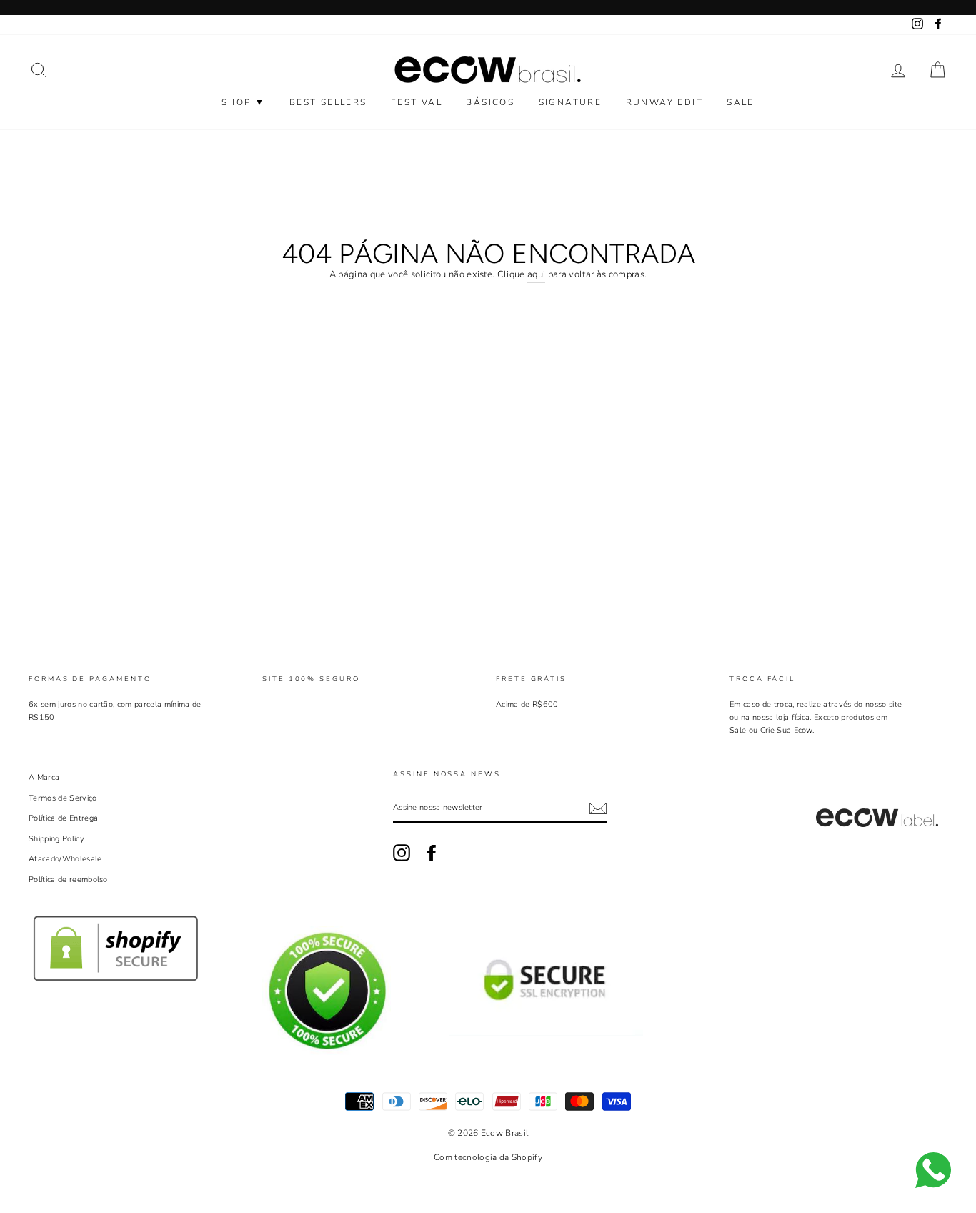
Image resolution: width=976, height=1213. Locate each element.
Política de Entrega (63, 818)
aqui (536, 274)
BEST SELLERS (328, 102)
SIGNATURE (570, 102)
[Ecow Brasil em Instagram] (401, 852)
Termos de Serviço (63, 798)
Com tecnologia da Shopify (488, 1157)
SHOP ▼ (243, 102)
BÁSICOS (490, 102)
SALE (741, 102)
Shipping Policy (56, 838)
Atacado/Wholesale (65, 858)
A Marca (44, 777)
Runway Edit (664, 102)
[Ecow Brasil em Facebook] (431, 852)
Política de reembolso (68, 879)
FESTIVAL (416, 102)
